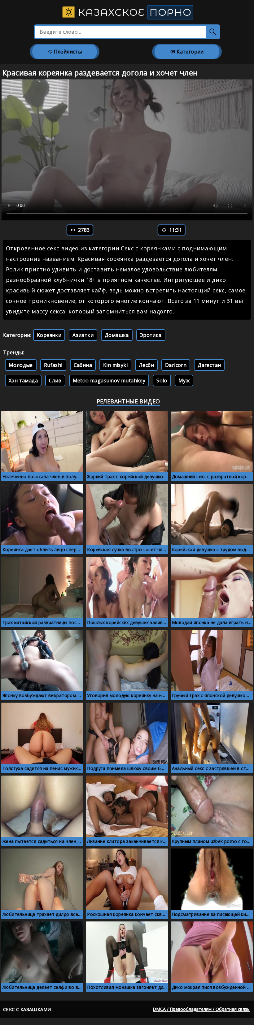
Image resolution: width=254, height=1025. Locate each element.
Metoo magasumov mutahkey (109, 380)
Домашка (117, 335)
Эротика (151, 335)
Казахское (133, 12)
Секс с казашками (27, 1009)
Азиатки (83, 335)
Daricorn (175, 365)
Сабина (83, 365)
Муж (184, 380)
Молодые (21, 365)
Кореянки (49, 335)
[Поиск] (213, 31)
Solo (161, 380)
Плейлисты (67, 51)
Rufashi (53, 365)
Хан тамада (23, 380)
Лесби (146, 365)
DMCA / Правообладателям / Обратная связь (201, 1009)
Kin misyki (115, 365)
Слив (55, 380)
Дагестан (209, 365)
